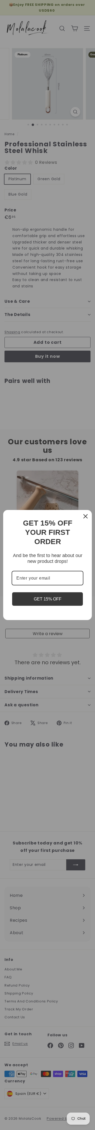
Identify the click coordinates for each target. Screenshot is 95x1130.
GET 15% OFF (47, 599)
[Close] (85, 516)
